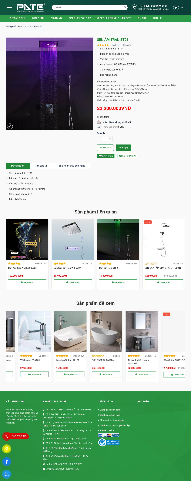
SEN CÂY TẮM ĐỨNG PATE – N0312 (163, 268)
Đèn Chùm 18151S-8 (128, 360)
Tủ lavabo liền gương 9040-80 (92, 362)
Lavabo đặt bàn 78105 (21, 360)
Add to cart (105, 147)
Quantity (101, 133)
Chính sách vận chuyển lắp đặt (115, 425)
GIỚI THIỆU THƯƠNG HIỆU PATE (114, 18)
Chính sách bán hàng (110, 409)
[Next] (185, 255)
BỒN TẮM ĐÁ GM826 (56, 360)
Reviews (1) (41, 165)
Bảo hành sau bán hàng (72, 165)
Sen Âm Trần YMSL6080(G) (22, 268)
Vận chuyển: (103, 117)
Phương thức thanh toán (112, 420)
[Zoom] (10, 126)
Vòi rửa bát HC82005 (164, 360)
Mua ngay (123, 147)
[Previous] (6, 255)
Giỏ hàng (56, 18)
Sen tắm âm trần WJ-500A (67, 268)
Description (17, 165)
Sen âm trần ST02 (108, 268)
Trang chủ (19, 18)
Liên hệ (157, 18)
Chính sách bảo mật (110, 415)
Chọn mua (28, 282)
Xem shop (107, 156)
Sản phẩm (38, 18)
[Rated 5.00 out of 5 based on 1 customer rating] (103, 45)
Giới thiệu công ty (79, 18)
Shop (20, 26)
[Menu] (9, 7)
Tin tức (142, 18)
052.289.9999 (159, 5)
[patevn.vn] (26, 7)
